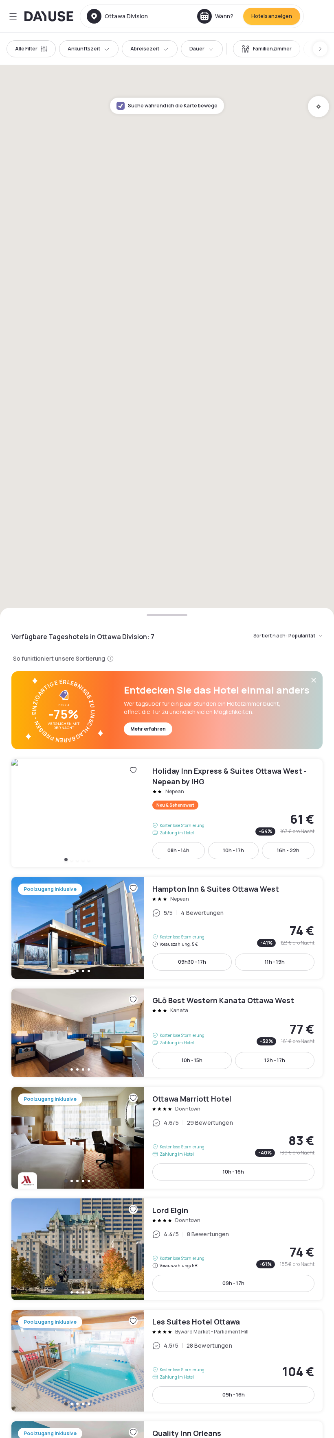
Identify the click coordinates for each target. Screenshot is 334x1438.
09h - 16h (233, 1394)
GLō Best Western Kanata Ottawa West (167, 1032)
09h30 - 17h (192, 961)
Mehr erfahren (148, 728)
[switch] (266, 48)
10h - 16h (233, 1171)
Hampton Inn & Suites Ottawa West (167, 928)
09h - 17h (233, 1283)
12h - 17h (274, 1060)
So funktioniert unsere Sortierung (59, 658)
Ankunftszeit (84, 48)
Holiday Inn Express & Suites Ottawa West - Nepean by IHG (167, 813)
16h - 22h (288, 850)
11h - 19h (275, 961)
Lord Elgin (167, 1249)
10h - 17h (233, 850)
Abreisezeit (144, 48)
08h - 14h (178, 850)
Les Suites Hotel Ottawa (167, 1361)
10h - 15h (192, 1060)
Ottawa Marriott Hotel (167, 1138)
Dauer (196, 48)
